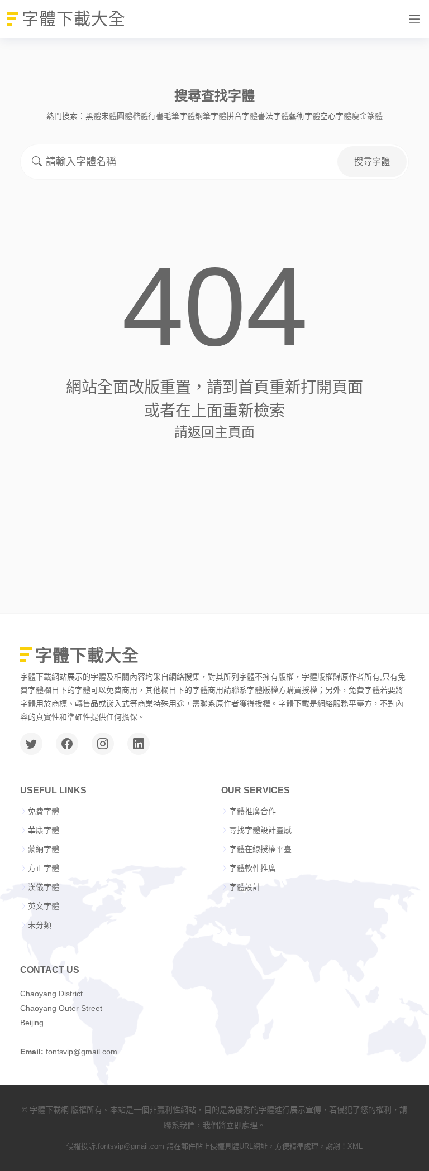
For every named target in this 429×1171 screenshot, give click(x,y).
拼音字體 (242, 116)
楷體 (140, 116)
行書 (156, 116)
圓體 (124, 116)
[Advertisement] (214, 524)
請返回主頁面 (214, 432)
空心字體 (335, 116)
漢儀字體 (43, 887)
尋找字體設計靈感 (260, 830)
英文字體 (43, 906)
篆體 (375, 116)
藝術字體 (304, 116)
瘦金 (359, 116)
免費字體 (43, 811)
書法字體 (273, 116)
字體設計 (244, 887)
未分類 (39, 925)
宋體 (109, 116)
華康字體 (43, 830)
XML (355, 1146)
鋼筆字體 (210, 116)
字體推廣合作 (252, 811)
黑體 (93, 116)
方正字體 (43, 868)
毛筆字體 (179, 116)
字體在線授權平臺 (260, 849)
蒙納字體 (43, 849)
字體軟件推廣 (252, 868)
